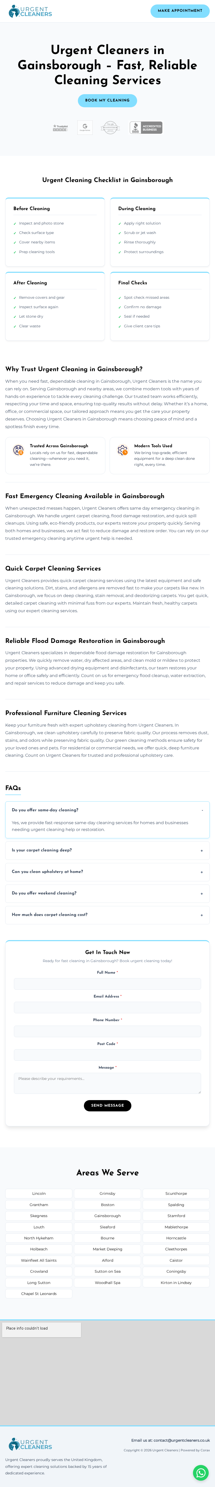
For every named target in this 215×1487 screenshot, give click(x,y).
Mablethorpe (176, 1227)
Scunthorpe (176, 1193)
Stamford (176, 1215)
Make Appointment (180, 11)
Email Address (108, 997)
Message (108, 1068)
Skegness (38, 1215)
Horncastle (176, 1238)
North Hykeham (38, 1238)
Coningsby (176, 1271)
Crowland (39, 1271)
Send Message (107, 1106)
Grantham (39, 1204)
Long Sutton (38, 1282)
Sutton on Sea (108, 1271)
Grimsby (107, 1193)
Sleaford (107, 1227)
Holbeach (38, 1249)
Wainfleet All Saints (39, 1260)
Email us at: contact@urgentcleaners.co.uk (170, 1440)
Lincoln (39, 1193)
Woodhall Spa (107, 1282)
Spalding (176, 1204)
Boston (107, 1204)
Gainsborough (107, 1215)
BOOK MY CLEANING (107, 101)
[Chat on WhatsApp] (201, 1473)
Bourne (107, 1238)
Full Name (107, 973)
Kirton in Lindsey (176, 1282)
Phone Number (107, 1020)
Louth (39, 1227)
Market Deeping (107, 1249)
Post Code (107, 1044)
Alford (107, 1260)
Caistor (176, 1260)
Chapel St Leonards (39, 1293)
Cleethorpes (176, 1249)
